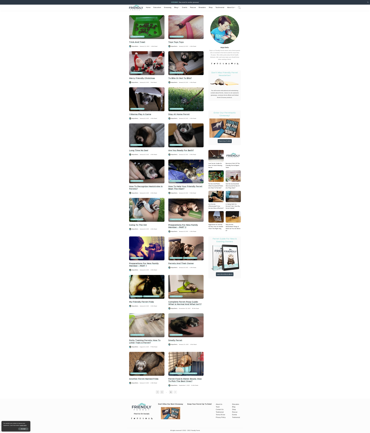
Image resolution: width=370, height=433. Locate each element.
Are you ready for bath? (181, 150)
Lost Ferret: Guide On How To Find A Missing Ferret (215, 165)
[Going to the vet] (146, 210)
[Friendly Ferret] (136, 7)
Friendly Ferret (136, 72)
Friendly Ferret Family (151, 296)
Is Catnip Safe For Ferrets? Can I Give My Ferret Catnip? (233, 206)
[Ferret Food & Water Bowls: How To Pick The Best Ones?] (186, 364)
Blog (233, 407)
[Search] (239, 7)
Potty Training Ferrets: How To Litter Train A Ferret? (144, 341)
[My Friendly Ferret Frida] (146, 287)
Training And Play (137, 36)
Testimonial (220, 412)
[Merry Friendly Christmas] (146, 63)
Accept (23, 429)
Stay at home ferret (179, 114)
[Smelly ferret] (186, 325)
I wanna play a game (140, 114)
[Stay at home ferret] (186, 99)
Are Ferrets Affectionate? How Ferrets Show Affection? (216, 206)
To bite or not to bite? (180, 78)
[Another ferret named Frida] (146, 364)
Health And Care (176, 145)
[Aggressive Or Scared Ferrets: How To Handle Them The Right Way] (216, 217)
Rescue (234, 412)
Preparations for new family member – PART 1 (144, 264)
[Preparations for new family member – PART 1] (146, 248)
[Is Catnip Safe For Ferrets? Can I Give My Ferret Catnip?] (233, 196)
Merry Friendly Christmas (142, 78)
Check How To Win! (225, 141)
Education (235, 404)
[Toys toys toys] (186, 27)
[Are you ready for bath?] (186, 135)
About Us (219, 404)
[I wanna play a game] (146, 99)
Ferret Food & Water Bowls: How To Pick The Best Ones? (185, 380)
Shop (234, 409)
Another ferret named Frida (143, 379)
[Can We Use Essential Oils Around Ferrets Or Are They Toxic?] (233, 176)
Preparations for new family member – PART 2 (183, 226)
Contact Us (219, 409)
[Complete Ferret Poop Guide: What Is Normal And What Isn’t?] (186, 287)
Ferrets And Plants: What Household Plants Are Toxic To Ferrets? (215, 186)
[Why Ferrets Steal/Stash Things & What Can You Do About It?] (233, 217)
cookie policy (23, 425)
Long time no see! (138, 150)
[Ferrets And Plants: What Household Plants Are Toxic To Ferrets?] (216, 176)
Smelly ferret (175, 340)
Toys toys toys (176, 42)
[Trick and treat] (146, 27)
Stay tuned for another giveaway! (185, 2)
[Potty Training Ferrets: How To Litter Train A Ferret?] (146, 325)
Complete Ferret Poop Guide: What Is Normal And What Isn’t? (185, 303)
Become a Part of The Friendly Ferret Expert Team (233, 165)
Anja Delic (135, 46)
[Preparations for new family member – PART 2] (186, 210)
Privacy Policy (221, 417)
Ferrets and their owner (181, 263)
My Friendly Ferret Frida (141, 302)
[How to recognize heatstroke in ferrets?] (146, 171)
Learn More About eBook (225, 274)
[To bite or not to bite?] (186, 63)
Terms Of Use (220, 414)
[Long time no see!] (146, 135)
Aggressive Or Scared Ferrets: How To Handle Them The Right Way (215, 226)
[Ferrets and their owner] (186, 248)
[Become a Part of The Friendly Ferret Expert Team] (233, 155)
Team (218, 407)
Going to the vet (138, 225)
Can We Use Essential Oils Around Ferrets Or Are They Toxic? (233, 186)
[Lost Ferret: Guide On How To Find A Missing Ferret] (216, 155)
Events (234, 414)
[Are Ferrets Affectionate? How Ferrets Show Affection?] (216, 196)
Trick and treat (137, 42)
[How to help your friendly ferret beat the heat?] (186, 171)
